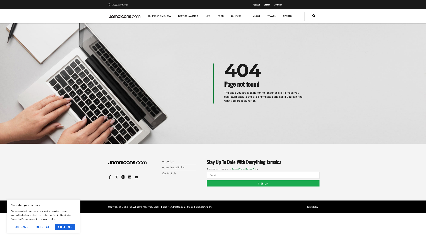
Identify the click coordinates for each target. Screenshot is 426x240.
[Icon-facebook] (109, 177)
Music (256, 16)
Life (208, 16)
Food (220, 16)
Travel (271, 16)
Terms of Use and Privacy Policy (244, 169)
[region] (43, 216)
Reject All (43, 226)
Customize (21, 226)
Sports (287, 16)
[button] (314, 16)
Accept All (65, 226)
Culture (236, 16)
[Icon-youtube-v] (136, 177)
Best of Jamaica (188, 16)
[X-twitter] (116, 177)
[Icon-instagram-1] (123, 177)
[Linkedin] (129, 177)
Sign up (263, 183)
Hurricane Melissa (159, 16)
